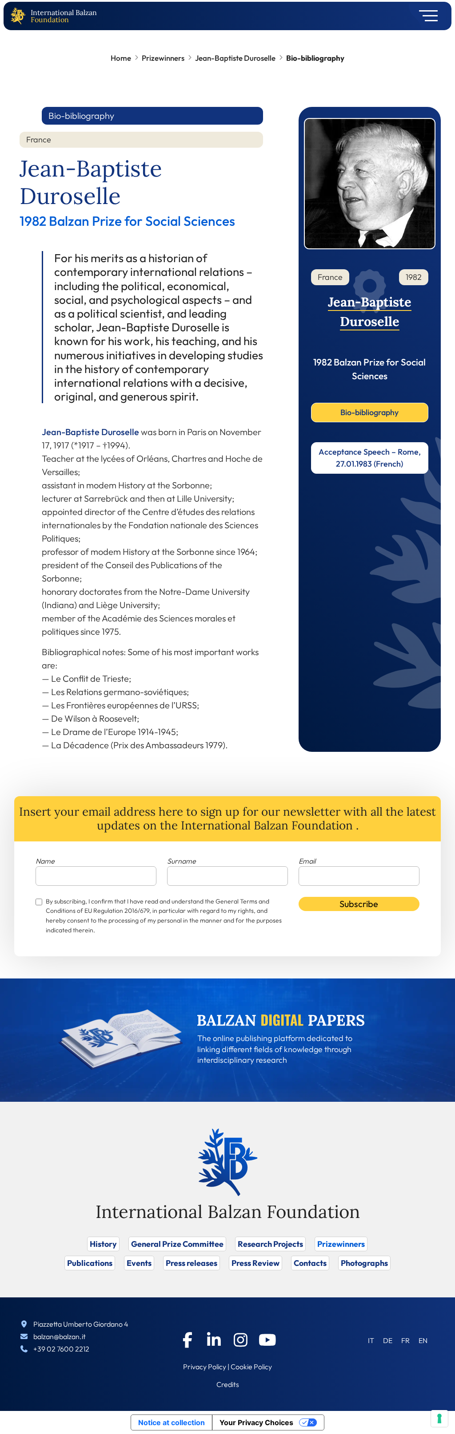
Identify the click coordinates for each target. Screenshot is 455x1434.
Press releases (191, 1263)
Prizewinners (163, 58)
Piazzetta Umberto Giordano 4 (80, 1324)
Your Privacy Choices (256, 1422)
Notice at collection (171, 1422)
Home (121, 58)
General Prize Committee (177, 1244)
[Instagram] (241, 1340)
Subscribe (358, 903)
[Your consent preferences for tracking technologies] (439, 1418)
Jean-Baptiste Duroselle (235, 58)
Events (139, 1263)
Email (307, 860)
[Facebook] (187, 1340)
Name (45, 860)
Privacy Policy (204, 1366)
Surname (181, 860)
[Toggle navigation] (425, 16)
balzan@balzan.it (59, 1336)
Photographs (364, 1263)
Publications (89, 1263)
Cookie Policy (251, 1366)
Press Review (255, 1263)
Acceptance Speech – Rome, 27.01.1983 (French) (370, 457)
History (103, 1244)
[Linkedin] (214, 1340)
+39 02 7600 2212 (61, 1348)
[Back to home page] (20, 16)
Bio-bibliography (369, 412)
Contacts (310, 1263)
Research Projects (270, 1244)
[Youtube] (267, 1340)
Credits (227, 1384)
